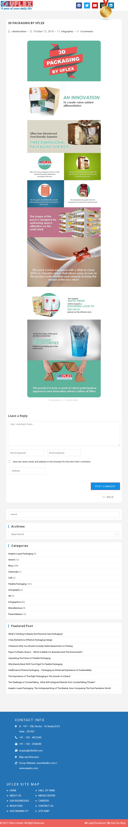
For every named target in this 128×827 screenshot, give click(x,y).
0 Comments (86, 31)
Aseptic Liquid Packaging (20, 553)
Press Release (15, 614)
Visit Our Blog (117, 823)
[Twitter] (87, 5)
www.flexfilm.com (46, 763)
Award (11, 559)
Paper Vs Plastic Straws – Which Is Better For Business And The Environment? (45, 652)
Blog (10, 565)
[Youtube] (95, 5)
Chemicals (13, 572)
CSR (10, 578)
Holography (14, 590)
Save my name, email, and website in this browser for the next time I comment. (52, 461)
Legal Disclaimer (97, 823)
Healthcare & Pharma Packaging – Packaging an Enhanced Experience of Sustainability (50, 670)
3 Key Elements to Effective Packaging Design (30, 640)
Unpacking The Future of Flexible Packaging (29, 658)
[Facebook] (79, 5)
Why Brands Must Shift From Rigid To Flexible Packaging (35, 664)
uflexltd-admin (19, 31)
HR (9, 596)
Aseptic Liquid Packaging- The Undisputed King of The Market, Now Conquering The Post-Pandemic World (59, 688)
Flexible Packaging (17, 584)
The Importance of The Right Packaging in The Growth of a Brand (39, 676)
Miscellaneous (15, 608)
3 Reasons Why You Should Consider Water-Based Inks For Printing (40, 646)
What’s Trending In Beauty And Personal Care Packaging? (35, 634)
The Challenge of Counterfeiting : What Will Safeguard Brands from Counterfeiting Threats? (51, 682)
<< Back (108, 497)
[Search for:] (64, 514)
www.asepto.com (28, 768)
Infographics (67, 31)
